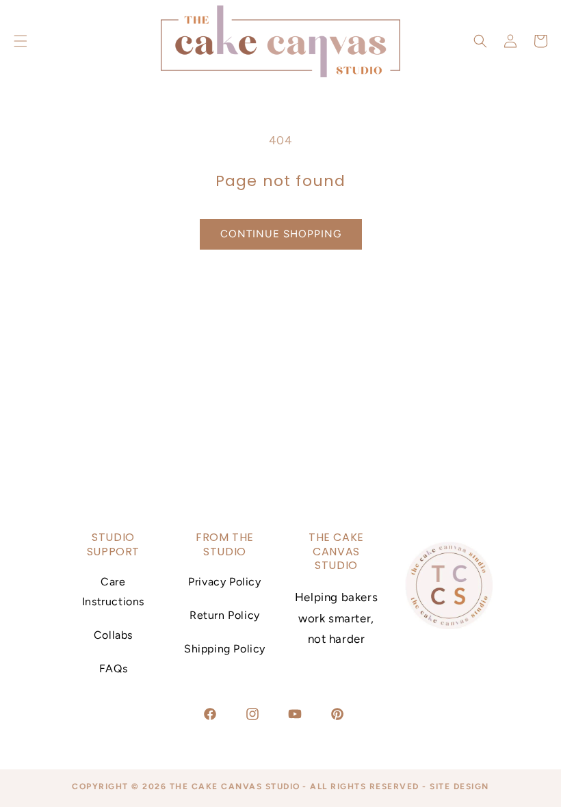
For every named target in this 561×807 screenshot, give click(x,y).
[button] (480, 41)
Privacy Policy (224, 581)
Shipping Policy (224, 648)
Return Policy (225, 615)
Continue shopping (280, 234)
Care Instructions (113, 591)
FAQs (113, 668)
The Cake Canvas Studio (235, 786)
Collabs (113, 635)
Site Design (459, 786)
